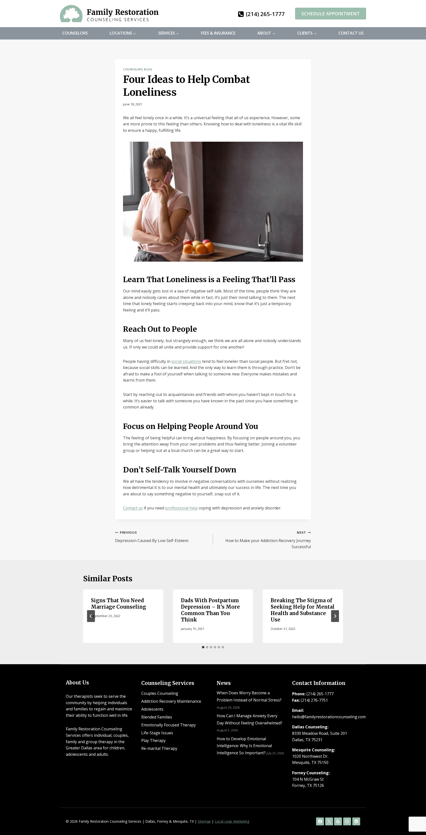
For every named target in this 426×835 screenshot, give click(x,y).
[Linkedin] (356, 821)
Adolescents (152, 709)
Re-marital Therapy (159, 748)
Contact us (133, 508)
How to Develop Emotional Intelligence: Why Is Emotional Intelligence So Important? (244, 746)
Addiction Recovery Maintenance (171, 701)
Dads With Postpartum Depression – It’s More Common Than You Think (210, 610)
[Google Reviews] (338, 821)
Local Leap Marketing (232, 821)
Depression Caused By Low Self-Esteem (151, 536)
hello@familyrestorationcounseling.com (329, 716)
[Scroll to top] (414, 815)
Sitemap (204, 821)
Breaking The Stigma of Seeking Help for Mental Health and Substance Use (303, 610)
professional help (181, 508)
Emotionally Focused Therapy (168, 725)
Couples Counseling (159, 693)
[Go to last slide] (91, 616)
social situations (186, 361)
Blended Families (156, 717)
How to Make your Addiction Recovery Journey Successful (268, 539)
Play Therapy (153, 740)
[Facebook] (320, 821)
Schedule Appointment (331, 14)
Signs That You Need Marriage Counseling (118, 603)
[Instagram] (347, 821)
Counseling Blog (137, 69)
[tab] (203, 647)
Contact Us (351, 33)
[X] (329, 821)
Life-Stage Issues (157, 733)
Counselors (75, 33)
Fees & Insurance (218, 33)
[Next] (335, 616)
